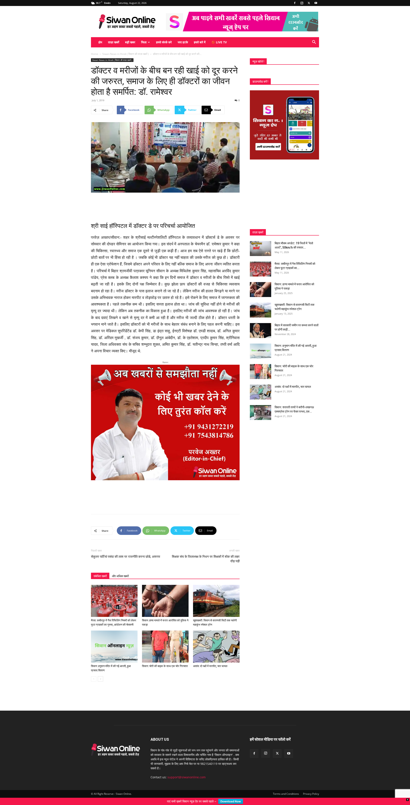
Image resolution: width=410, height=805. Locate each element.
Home (94, 54)
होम (100, 42)
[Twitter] (309, 3)
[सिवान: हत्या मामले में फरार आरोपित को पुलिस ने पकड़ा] (165, 576)
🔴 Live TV (219, 42)
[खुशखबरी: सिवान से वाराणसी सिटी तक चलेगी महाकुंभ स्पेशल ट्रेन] (216, 576)
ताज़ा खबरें (113, 42)
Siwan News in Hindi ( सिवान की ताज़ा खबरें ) (125, 54)
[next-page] (100, 654)
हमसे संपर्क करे (164, 42)
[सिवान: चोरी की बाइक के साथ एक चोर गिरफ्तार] (165, 622)
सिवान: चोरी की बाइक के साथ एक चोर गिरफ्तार (165, 641)
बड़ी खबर (130, 42)
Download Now (230, 801)
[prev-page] (93, 654)
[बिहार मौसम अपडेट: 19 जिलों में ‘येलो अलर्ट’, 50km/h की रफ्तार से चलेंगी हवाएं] (260, 248)
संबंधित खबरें (100, 551)
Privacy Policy (311, 769)
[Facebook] (294, 3)
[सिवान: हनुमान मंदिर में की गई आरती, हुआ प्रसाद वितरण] (114, 622)
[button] (314, 43)
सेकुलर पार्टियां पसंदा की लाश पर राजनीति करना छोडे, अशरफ (125, 532)
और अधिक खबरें (120, 551)
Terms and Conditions (286, 769)
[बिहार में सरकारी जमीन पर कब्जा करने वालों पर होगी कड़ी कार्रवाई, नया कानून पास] (260, 330)
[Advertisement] (165, 204)
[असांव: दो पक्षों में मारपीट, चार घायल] (216, 622)
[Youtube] (316, 3)
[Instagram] (302, 3)
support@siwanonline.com (186, 752)
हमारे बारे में (199, 42)
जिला (143, 42)
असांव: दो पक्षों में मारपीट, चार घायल (210, 641)
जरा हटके (183, 42)
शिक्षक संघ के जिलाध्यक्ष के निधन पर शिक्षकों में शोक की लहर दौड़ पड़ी (206, 534)
